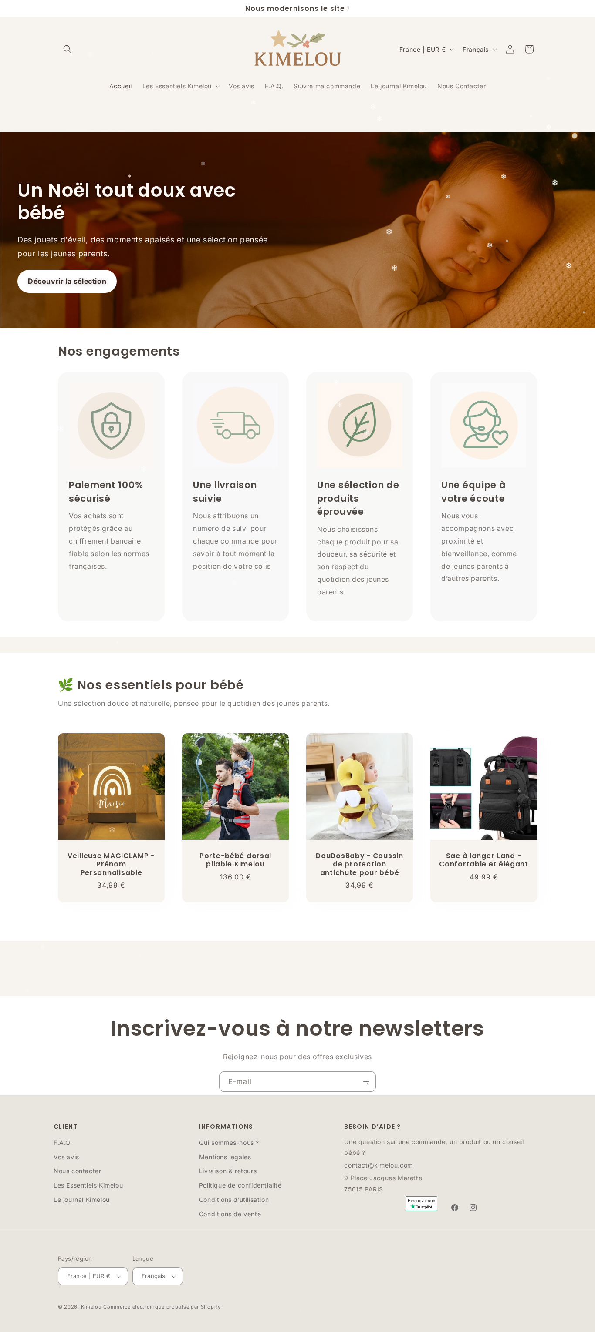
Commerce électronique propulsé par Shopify (161, 1307)
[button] (67, 49)
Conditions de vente (230, 1214)
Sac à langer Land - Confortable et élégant (483, 860)
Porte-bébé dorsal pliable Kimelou (235, 860)
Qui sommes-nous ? (229, 1142)
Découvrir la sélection (67, 281)
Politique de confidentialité (240, 1185)
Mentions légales (225, 1157)
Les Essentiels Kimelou (88, 1185)
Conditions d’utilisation (234, 1199)
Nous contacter (77, 1170)
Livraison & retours (228, 1170)
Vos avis (66, 1157)
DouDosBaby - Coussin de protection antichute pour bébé (359, 864)
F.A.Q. (63, 1142)
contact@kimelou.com (378, 1165)
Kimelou (91, 1307)
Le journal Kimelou (82, 1199)
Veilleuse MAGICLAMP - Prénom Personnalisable (111, 864)
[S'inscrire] (365, 1081)
